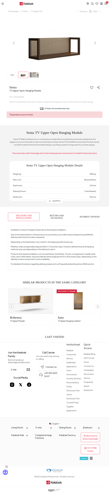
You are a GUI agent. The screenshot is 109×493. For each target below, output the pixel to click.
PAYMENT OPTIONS (90, 217)
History (69, 358)
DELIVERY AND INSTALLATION (24, 216)
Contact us (89, 366)
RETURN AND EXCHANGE (57, 216)
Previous (83, 11)
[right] (98, 306)
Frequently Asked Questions (88, 386)
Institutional (73, 344)
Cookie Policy (72, 402)
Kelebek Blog (89, 354)
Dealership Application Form (71, 366)
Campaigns (89, 370)
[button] (14, 43)
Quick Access (88, 346)
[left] (11, 306)
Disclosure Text (73, 390)
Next (96, 11)
